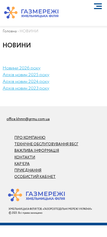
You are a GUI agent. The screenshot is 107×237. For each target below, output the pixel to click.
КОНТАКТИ (24, 157)
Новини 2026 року (22, 68)
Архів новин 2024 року (26, 81)
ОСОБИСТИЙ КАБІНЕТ (35, 176)
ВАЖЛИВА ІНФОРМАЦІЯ (36, 150)
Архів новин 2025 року (26, 74)
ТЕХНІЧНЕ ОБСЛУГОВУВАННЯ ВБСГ (46, 144)
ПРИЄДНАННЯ (27, 170)
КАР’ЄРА (22, 164)
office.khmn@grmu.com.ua (28, 119)
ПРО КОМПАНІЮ (29, 137)
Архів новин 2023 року (26, 88)
